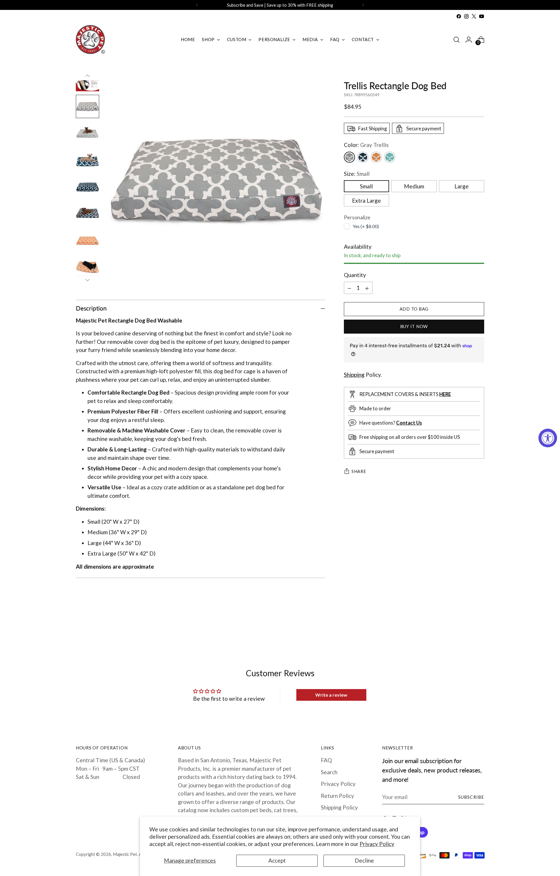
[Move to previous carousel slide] (466, 629)
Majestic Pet (125, 854)
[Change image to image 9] (87, 213)
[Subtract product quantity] (349, 288)
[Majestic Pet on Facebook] (458, 16)
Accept (277, 860)
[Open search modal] (456, 39)
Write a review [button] (331, 695)
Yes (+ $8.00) (366, 226)
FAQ (326, 760)
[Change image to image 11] (87, 267)
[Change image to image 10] (87, 240)
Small (366, 186)
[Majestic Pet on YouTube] (481, 16)
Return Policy (337, 795)
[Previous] (196, 5)
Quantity (355, 275)
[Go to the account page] (469, 39)
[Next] (363, 5)
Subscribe (471, 797)
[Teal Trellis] (389, 157)
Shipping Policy (339, 807)
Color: (366, 145)
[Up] (87, 75)
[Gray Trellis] (349, 157)
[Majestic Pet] (90, 39)
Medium (414, 186)
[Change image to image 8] (87, 187)
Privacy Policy (377, 843)
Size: (357, 173)
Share (358, 471)
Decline (364, 860)
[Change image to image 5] (87, 106)
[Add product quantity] (367, 288)
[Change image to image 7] (87, 160)
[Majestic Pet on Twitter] (474, 16)
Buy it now (414, 326)
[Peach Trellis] (376, 157)
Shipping (354, 374)
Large (461, 186)
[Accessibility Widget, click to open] (547, 438)
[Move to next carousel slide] (479, 629)
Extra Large (366, 200)
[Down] (87, 280)
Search (329, 772)
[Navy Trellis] (362, 157)
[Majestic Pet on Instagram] (466, 16)
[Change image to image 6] (87, 133)
